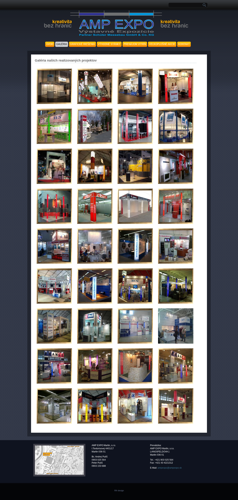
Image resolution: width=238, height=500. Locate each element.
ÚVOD (49, 44)
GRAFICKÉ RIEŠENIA (82, 44)
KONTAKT (184, 44)
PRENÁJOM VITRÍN (135, 44)
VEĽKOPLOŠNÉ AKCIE (162, 44)
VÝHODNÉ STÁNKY (109, 44)
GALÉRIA (61, 44)
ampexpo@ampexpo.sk (170, 468)
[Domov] (115, 36)
